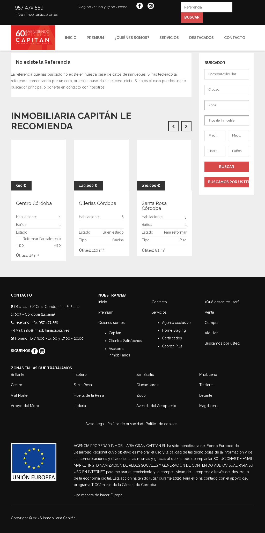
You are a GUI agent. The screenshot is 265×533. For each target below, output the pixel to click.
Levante (205, 395)
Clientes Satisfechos (125, 341)
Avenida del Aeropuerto (156, 406)
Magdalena (208, 406)
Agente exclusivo (176, 323)
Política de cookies (161, 424)
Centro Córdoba (34, 203)
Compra (211, 323)
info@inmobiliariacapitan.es (36, 15)
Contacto (234, 38)
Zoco (141, 395)
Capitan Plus (172, 346)
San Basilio (145, 374)
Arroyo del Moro (25, 406)
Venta (209, 312)
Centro (16, 385)
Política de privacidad (125, 424)
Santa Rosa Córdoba (154, 206)
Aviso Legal (95, 424)
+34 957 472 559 (45, 322)
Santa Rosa (83, 385)
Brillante (17, 374)
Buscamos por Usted (228, 182)
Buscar (192, 17)
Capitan (115, 333)
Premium (95, 38)
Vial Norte (19, 395)
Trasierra (206, 385)
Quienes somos (111, 323)
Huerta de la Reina (89, 395)
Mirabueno (208, 374)
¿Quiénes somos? (131, 38)
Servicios (169, 38)
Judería (80, 406)
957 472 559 (29, 7)
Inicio (70, 38)
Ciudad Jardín (147, 385)
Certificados (172, 338)
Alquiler (211, 333)
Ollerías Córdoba (97, 203)
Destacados (201, 38)
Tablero (80, 374)
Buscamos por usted (222, 343)
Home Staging (174, 330)
